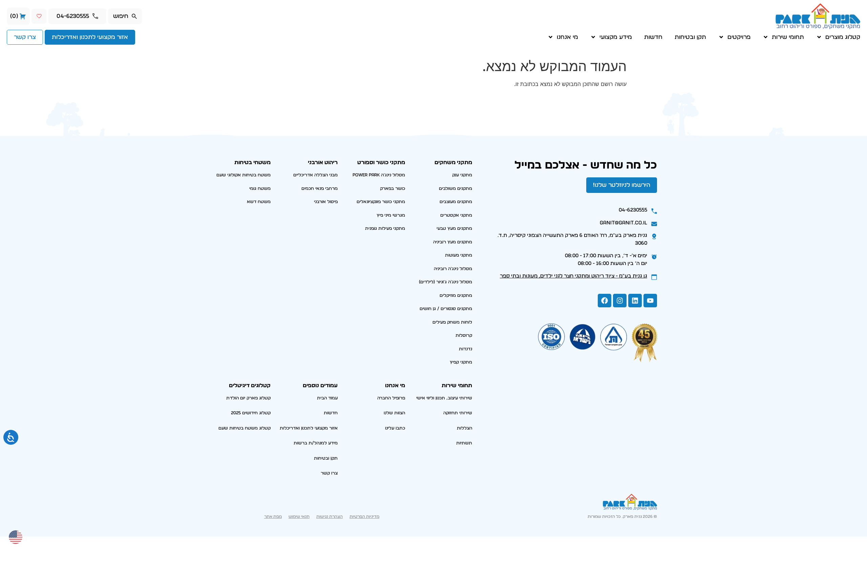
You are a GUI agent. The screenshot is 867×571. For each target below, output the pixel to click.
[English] (16, 536)
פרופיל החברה (391, 398)
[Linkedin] (635, 300)
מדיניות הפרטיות (364, 516)
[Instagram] (620, 300)
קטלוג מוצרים (842, 37)
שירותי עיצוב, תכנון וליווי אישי (444, 398)
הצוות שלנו (394, 413)
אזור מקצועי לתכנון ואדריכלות (309, 428)
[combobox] (125, 16)
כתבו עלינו (395, 428)
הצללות (464, 428)
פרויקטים (738, 37)
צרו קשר (329, 473)
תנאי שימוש (299, 516)
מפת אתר (273, 516)
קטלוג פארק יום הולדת (248, 398)
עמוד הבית (327, 398)
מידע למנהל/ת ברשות (316, 443)
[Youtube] (650, 300)
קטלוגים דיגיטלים (250, 385)
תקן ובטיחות (690, 37)
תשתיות (464, 443)
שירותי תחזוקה (457, 413)
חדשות (653, 37)
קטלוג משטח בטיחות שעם (244, 428)
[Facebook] (604, 300)
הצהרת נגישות (329, 516)
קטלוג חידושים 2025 (251, 413)
